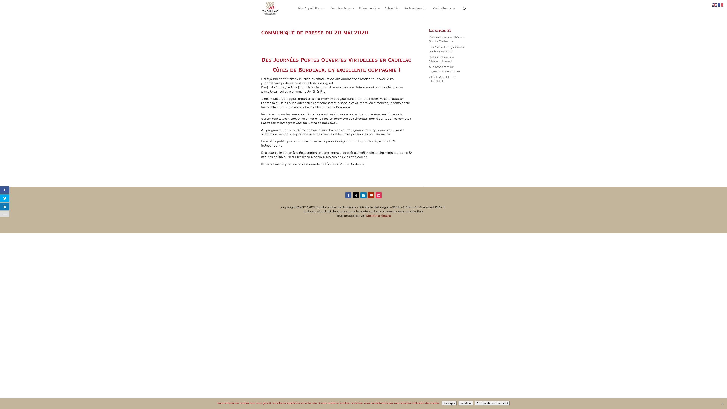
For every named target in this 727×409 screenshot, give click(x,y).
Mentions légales (378, 216)
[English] (714, 4)
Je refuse (465, 403)
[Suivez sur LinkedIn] (363, 195)
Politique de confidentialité (492, 403)
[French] (720, 4)
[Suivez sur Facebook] (348, 195)
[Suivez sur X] (356, 195)
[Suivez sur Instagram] (379, 195)
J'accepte (449, 403)
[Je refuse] (722, 404)
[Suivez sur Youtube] (371, 195)
